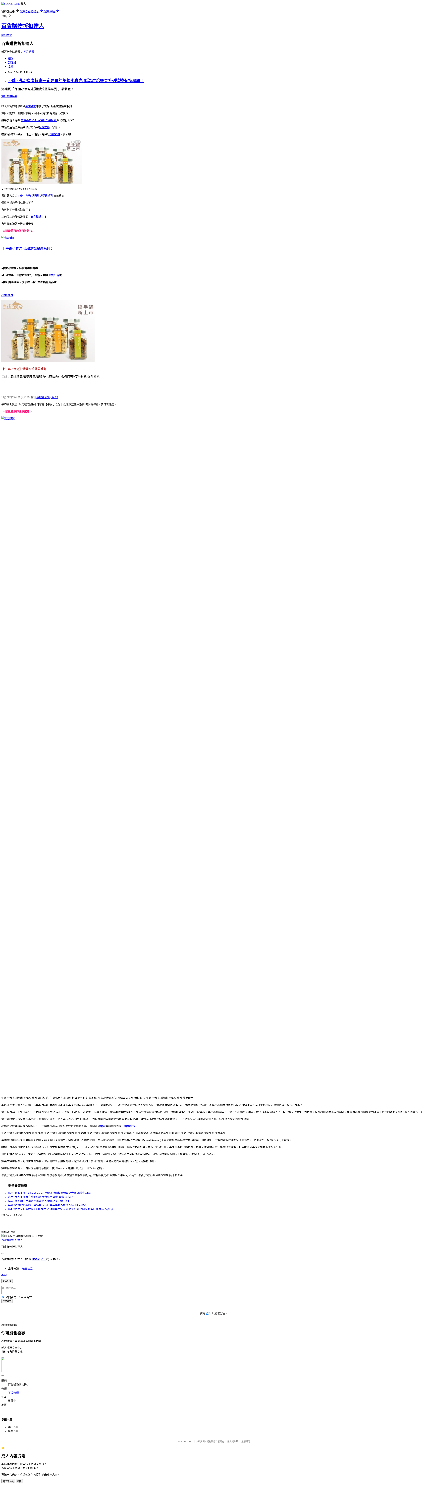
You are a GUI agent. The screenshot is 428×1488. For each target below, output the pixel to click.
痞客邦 (36, 1259)
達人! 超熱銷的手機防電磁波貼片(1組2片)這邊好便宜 (39, 1201)
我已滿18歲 (8, 1481)
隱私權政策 (232, 1441)
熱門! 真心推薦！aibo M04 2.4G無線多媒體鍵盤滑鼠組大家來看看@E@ (49, 1193)
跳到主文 (6, 35)
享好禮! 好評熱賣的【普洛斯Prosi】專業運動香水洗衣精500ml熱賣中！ (49, 1205)
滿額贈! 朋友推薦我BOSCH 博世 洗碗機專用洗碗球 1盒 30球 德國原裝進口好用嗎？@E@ (60, 1209)
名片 (10, 66)
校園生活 (27, 1268)
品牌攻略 (44, 127)
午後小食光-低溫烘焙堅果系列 (39, 120)
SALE (54, 397)
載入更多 (7, 1281)
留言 (43, 1259)
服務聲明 (245, 1441)
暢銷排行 (129, 1126)
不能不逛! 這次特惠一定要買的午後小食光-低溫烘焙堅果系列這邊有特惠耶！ (76, 80)
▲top (4, 1274)
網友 (103, 1126)
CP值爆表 (7, 295)
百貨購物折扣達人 (22, 26)
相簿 (10, 58)
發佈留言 (7, 1301)
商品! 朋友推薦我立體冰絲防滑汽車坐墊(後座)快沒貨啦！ (41, 1197)
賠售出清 (53, 275)
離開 (19, 1481)
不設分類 (28, 51)
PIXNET (189, 1441)
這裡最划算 (43, 397)
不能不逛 (54, 134)
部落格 (12, 62)
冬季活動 (30, 106)
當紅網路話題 (9, 96)
